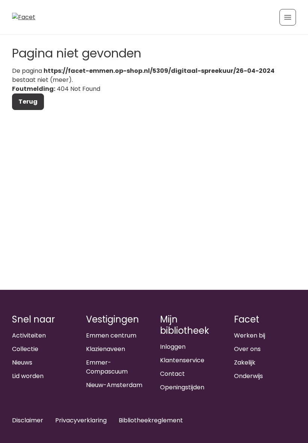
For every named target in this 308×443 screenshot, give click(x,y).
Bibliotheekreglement (151, 420)
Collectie (25, 349)
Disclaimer (27, 420)
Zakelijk (244, 362)
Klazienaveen (105, 349)
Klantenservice (182, 360)
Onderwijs (248, 376)
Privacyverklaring (81, 420)
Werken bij (249, 335)
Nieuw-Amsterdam (114, 385)
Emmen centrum (111, 335)
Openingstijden (182, 387)
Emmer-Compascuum (107, 367)
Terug (28, 101)
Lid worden (28, 376)
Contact (172, 373)
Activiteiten (29, 335)
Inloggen (173, 346)
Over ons (247, 349)
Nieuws (22, 362)
